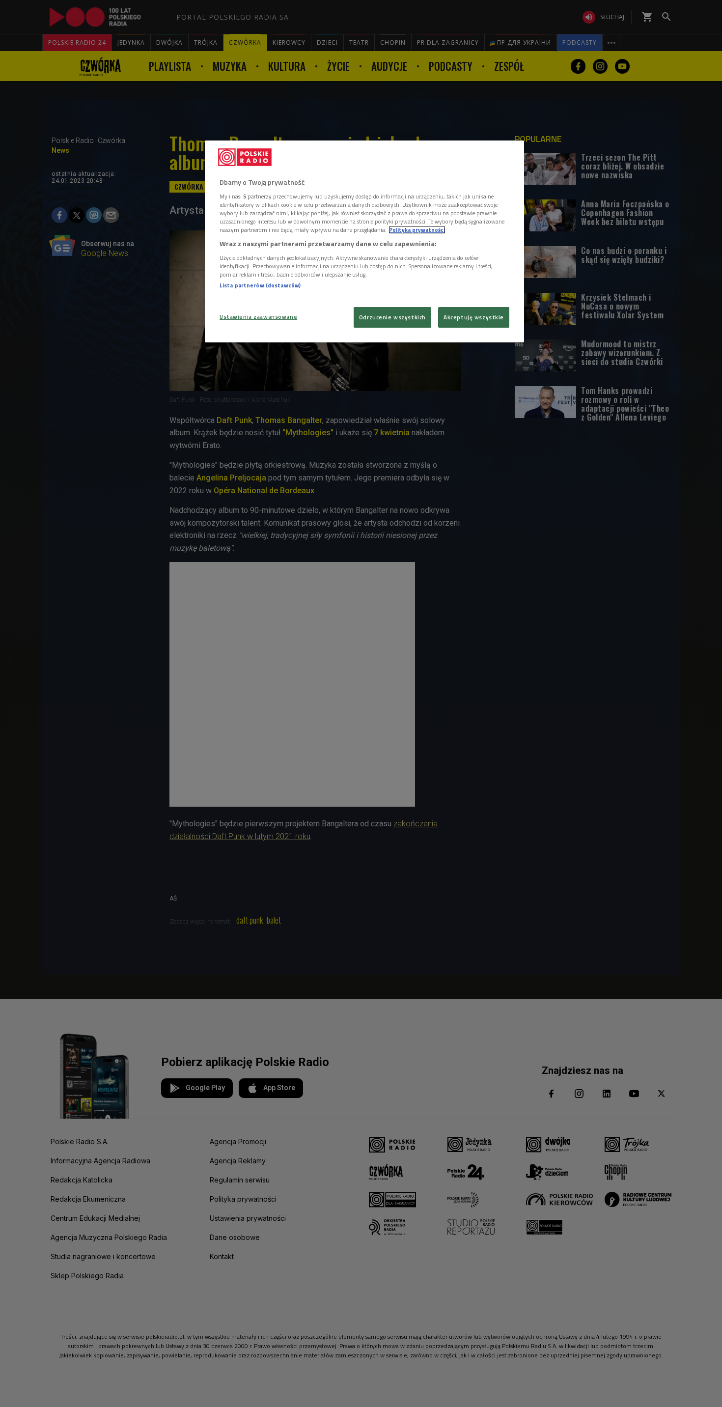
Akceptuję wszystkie (474, 317)
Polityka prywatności (417, 229)
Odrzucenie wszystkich (392, 317)
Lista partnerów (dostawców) (260, 285)
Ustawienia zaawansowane (258, 316)
